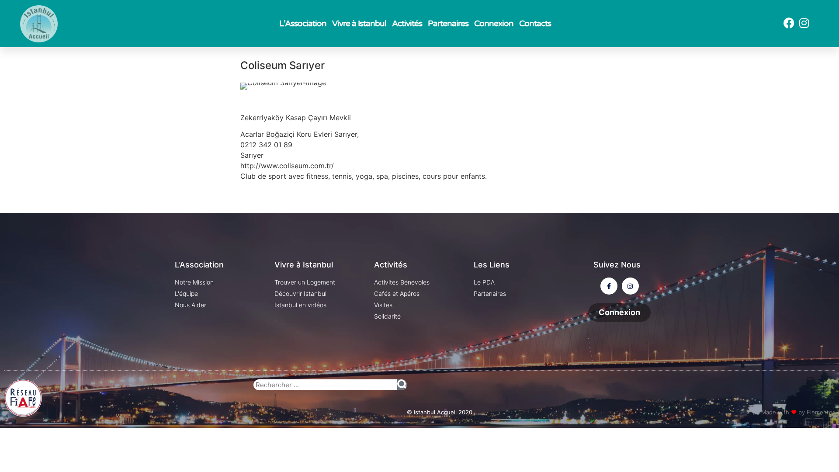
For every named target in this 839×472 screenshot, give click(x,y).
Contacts (535, 23)
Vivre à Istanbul (359, 23)
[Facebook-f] (608, 286)
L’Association (302, 23)
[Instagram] (804, 22)
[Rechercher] (402, 384)
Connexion (493, 23)
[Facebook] (788, 22)
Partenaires (448, 23)
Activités (407, 23)
